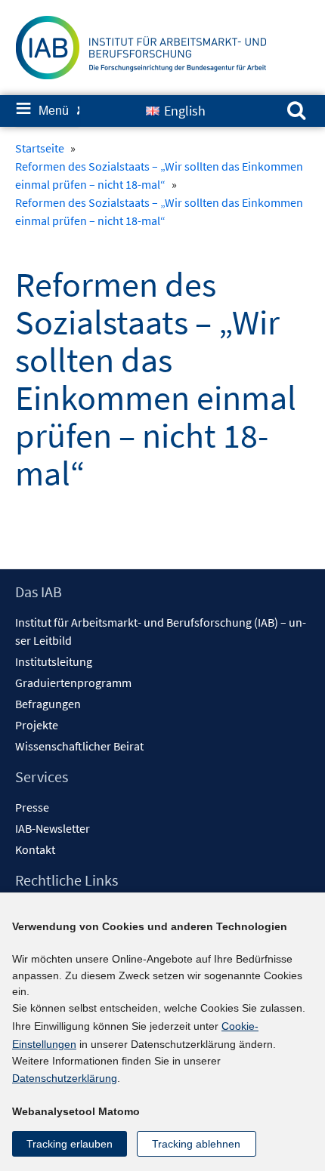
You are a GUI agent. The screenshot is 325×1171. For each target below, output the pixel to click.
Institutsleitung (53, 661)
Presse (32, 807)
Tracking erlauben (69, 1144)
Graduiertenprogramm (73, 682)
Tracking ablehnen (196, 1144)
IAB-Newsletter (52, 828)
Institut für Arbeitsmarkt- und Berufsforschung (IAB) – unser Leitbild (160, 631)
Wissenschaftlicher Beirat (79, 745)
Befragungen (48, 703)
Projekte (36, 724)
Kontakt (35, 849)
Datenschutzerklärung (64, 1078)
